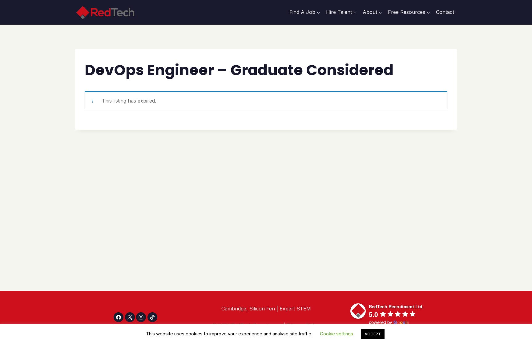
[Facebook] (118, 317)
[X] (130, 317)
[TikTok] (152, 317)
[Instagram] (141, 317)
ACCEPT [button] (373, 333)
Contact (445, 12)
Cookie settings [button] (336, 334)
